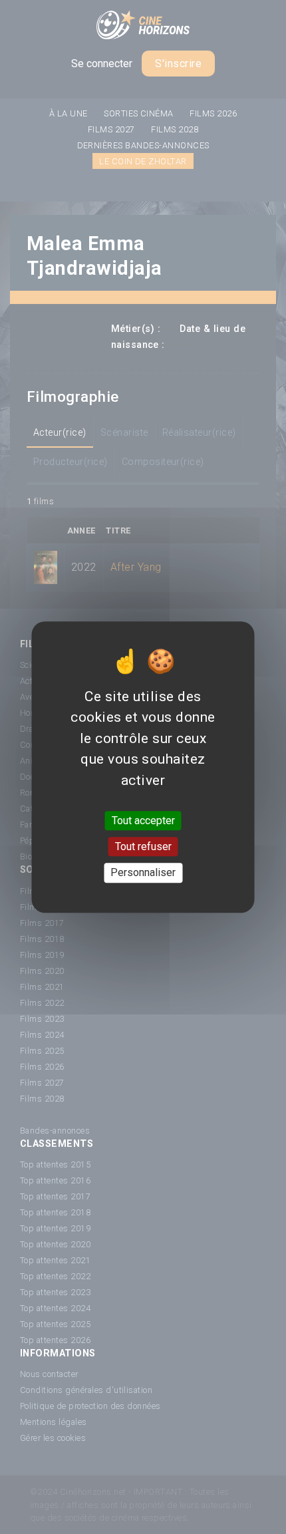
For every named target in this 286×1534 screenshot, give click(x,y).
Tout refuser (143, 846)
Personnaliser (143, 873)
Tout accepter (143, 820)
